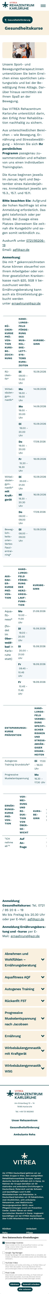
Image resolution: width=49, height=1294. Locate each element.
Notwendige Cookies (24, 1246)
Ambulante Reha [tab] (24, 1134)
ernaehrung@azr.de (26, 303)
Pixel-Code (23, 1276)
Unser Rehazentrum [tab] (24, 1120)
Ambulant (31, 1228)
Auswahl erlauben (31, 1284)
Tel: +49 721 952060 (24, 1111)
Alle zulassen (25, 1289)
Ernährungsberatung (17, 289)
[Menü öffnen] (43, 6)
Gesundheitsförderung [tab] (24, 1127)
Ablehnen (14, 1284)
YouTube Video (25, 1266)
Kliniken (6, 1228)
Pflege (29, 1232)
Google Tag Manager (25, 1256)
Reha (4, 1232)
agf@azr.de (21, 249)
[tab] (24, 960)
